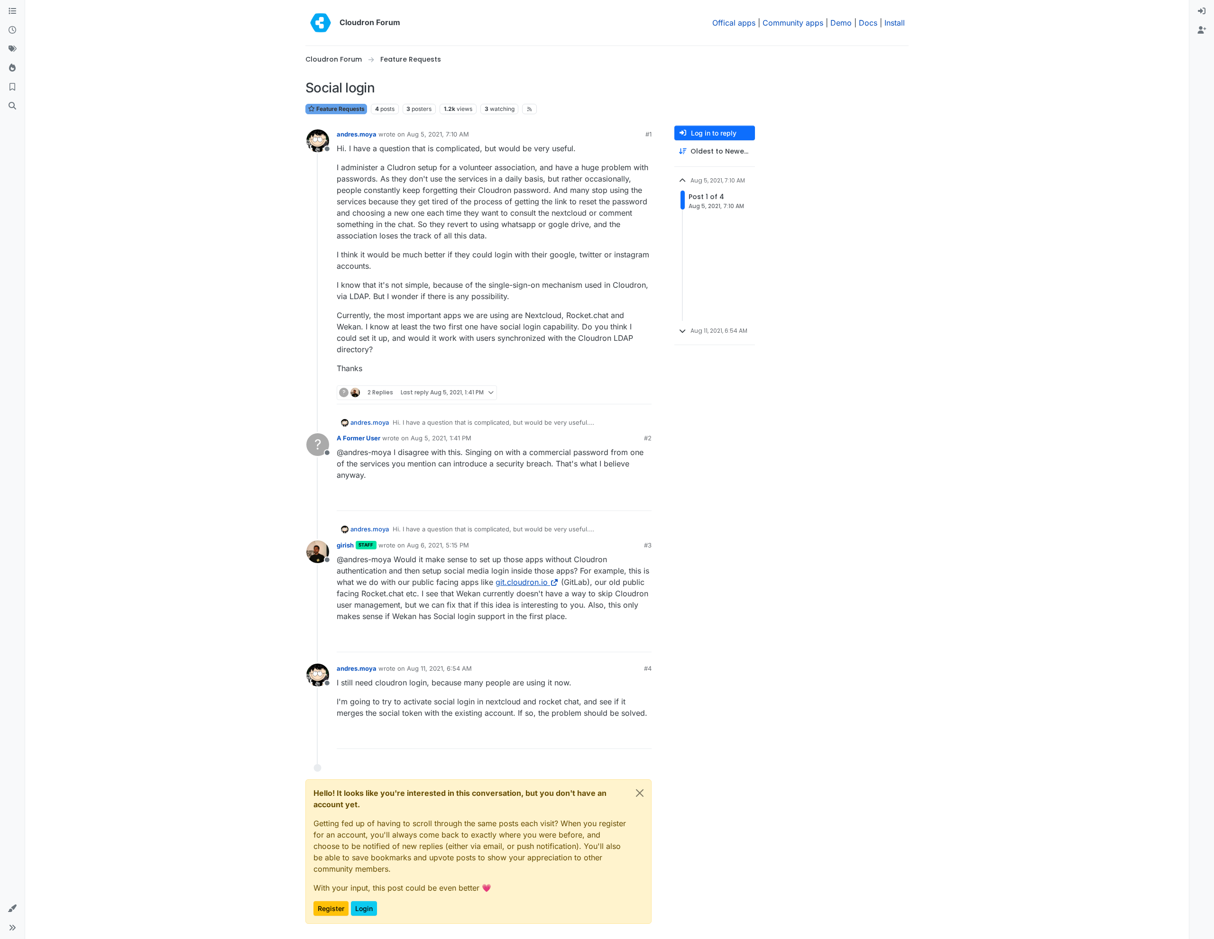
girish (345, 545)
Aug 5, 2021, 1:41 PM (441, 438)
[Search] (12, 106)
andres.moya (357, 134)
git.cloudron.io (522, 582)
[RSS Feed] (529, 109)
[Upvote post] (628, 392)
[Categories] (12, 11)
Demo (841, 22)
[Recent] (12, 30)
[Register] (1201, 30)
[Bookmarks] (12, 87)
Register (331, 908)
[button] (12, 908)
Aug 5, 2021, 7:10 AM (438, 134)
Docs (868, 22)
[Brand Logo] (320, 22)
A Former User (358, 438)
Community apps (793, 22)
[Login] (1201, 11)
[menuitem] (1201, 11)
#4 (648, 668)
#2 (648, 438)
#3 (648, 545)
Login (364, 908)
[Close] (639, 793)
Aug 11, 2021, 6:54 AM (439, 668)
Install (894, 22)
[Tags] (12, 49)
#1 (648, 134)
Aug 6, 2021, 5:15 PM (438, 545)
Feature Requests (340, 108)
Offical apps (733, 22)
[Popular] (12, 68)
